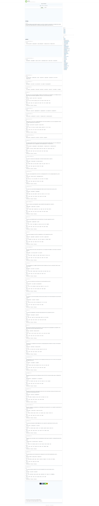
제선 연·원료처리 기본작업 (66, 50)
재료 (40, 5)
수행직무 (45, 7)
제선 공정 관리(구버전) (66, 40)
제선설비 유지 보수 (66, 47)
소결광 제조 (65, 54)
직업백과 (28, 1)
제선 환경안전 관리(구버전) (67, 48)
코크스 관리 (65, 58)
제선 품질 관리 (65, 64)
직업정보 (64, 29)
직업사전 (64, 30)
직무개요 (42, 7)
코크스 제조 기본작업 (66, 56)
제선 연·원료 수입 (66, 51)
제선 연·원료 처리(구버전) (66, 41)
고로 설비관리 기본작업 (66, 65)
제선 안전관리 (65, 69)
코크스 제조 (65, 57)
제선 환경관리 (65, 68)
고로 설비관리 (65, 66)
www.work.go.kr (34, 499)
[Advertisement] (43, 14)
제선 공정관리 (65, 49)
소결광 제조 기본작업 (66, 53)
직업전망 (64, 31)
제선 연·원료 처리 (66, 52)
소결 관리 (65, 55)
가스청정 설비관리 (66, 67)
